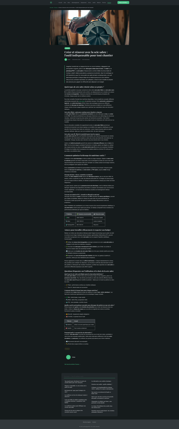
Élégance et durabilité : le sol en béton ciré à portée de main (75, 386)
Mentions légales (87, 422)
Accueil (60, 2)
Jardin (94, 2)
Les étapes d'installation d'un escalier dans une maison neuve (101, 406)
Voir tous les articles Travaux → (72, 364)
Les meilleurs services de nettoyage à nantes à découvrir (76, 395)
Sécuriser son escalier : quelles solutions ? (101, 384)
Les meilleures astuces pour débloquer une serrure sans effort (75, 406)
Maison (99, 2)
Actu (65, 2)
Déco (69, 2)
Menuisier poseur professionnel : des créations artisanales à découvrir (102, 411)
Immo (89, 2)
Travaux (109, 2)
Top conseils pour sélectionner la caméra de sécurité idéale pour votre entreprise (75, 381)
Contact (94, 422)
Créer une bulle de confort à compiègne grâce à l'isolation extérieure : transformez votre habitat (76, 401)
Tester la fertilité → (123, 2)
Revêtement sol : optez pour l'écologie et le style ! (75, 391)
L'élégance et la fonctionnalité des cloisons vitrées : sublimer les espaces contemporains (102, 388)
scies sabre (82, 101)
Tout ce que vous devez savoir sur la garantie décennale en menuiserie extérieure (102, 397)
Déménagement (75, 2)
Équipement (83, 2)
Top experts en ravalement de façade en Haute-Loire (101, 392)
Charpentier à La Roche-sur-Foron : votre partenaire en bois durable (101, 402)
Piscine (104, 2)
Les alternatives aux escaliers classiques (101, 381)
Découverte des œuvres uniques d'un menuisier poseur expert (74, 411)
